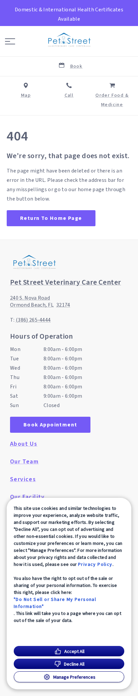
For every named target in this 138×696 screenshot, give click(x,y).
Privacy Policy (95, 564)
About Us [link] (23, 444)
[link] (69, 39)
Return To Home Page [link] (51, 218)
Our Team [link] (24, 462)
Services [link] (23, 479)
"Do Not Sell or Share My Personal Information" (55, 602)
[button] (10, 41)
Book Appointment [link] (50, 424)
